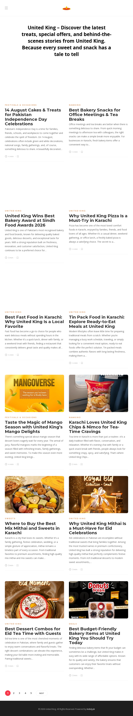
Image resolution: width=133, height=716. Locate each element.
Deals (73, 624)
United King (13, 211)
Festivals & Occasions (21, 105)
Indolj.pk (91, 709)
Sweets (10, 518)
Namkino (75, 105)
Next (41, 693)
